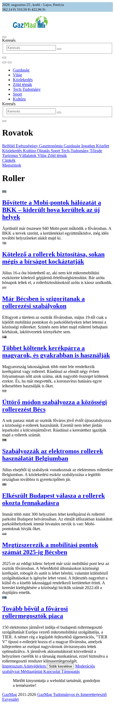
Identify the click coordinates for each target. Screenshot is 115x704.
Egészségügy (27, 146)
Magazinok (11, 165)
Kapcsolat (52, 671)
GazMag (9, 694)
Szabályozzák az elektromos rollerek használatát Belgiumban (52, 455)
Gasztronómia (51, 146)
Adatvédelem (35, 666)
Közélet (102, 146)
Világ (17, 75)
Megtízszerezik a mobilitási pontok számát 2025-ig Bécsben (50, 548)
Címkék (9, 160)
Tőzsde (96, 150)
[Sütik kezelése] (9, 62)
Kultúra (19, 99)
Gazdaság (21, 70)
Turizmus (10, 155)
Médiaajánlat (32, 671)
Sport (17, 94)
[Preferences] (4, 57)
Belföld (9, 146)
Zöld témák (22, 84)
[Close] (4, 121)
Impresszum (12, 666)
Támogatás (70, 671)
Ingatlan (88, 146)
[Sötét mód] (4, 62)
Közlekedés (23, 79)
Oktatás (44, 150)
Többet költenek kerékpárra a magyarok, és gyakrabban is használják (56, 351)
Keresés (9, 40)
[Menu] (4, 37)
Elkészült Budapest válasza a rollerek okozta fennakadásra (53, 499)
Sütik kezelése (60, 666)
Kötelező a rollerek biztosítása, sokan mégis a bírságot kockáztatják (53, 258)
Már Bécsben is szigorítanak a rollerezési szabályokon (43, 302)
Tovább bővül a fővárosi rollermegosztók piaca (35, 612)
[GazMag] (30, 26)
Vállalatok (28, 155)
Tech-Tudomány (27, 89)
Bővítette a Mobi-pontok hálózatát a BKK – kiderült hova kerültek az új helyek (51, 209)
